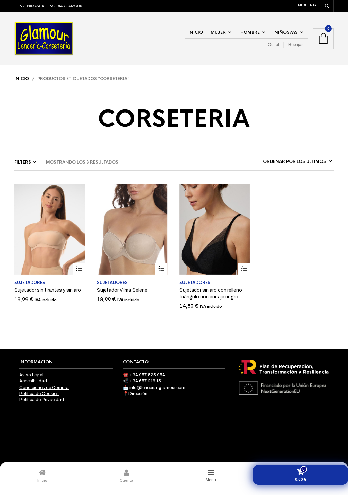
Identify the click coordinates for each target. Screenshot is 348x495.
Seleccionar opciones (79, 269)
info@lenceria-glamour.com (157, 387)
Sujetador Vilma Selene (122, 290)
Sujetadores (29, 282)
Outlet (273, 44)
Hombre (250, 32)
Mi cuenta (307, 5)
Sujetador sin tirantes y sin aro (47, 290)
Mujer (218, 32)
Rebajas (295, 44)
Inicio (195, 32)
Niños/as (286, 32)
